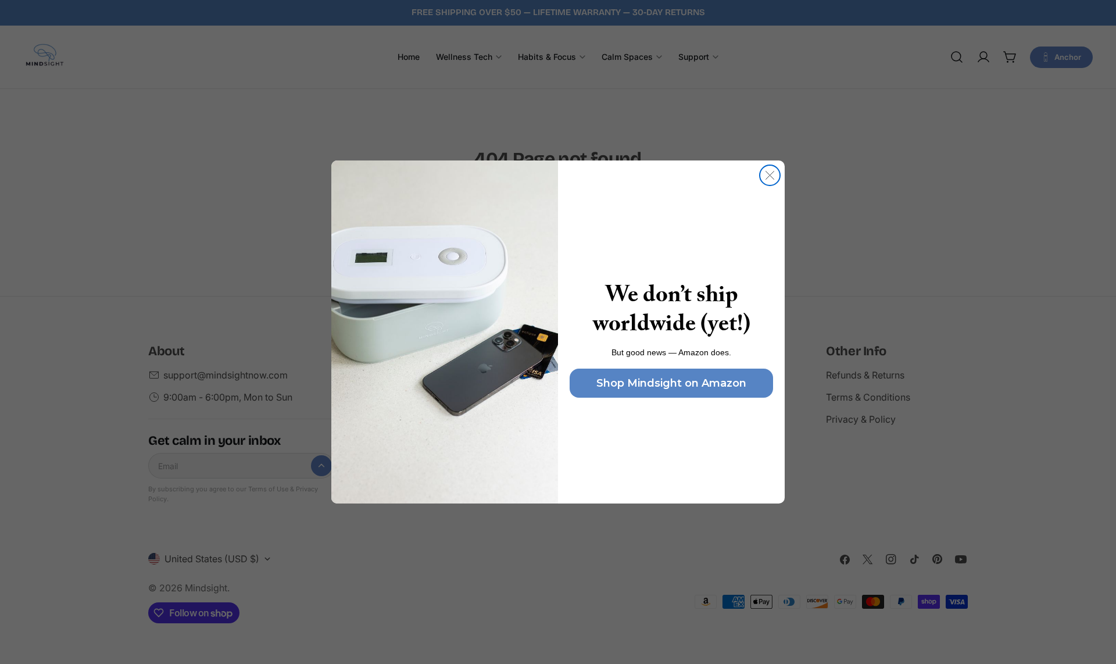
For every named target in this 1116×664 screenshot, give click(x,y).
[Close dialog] (770, 175)
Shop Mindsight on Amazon (671, 383)
